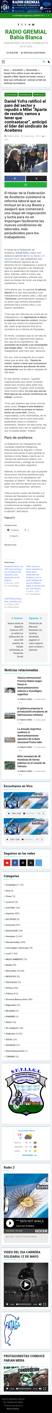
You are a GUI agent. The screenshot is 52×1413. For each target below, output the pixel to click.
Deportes (10, 913)
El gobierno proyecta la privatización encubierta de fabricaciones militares (32, 711)
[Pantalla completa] (44, 1304)
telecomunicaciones (15, 1051)
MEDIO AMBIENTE (14, 959)
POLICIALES (11, 982)
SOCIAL (9, 1039)
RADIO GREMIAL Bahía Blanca (26, 35)
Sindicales (39, 94)
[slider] (23, 1304)
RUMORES (10, 1016)
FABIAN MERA (13, 136)
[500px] (38, 862)
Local (8, 953)
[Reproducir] (7, 1304)
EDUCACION (11, 931)
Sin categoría (12, 1028)
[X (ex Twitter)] (30, 862)
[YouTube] (7, 862)
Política (9, 993)
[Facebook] (15, 862)
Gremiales (10, 936)
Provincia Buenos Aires (16, 999)
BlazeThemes (13, 1408)
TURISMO (10, 1056)
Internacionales (13, 942)
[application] (26, 1285)
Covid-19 (10, 902)
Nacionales (25, 94)
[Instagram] (23, 862)
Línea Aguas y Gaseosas (17, 948)
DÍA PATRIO (11, 919)
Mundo (9, 965)
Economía (10, 925)
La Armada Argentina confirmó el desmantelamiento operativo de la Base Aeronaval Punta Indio (24, 14)
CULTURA (10, 908)
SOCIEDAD (11, 1045)
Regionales (11, 1005)
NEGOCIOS (11, 976)
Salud (8, 1022)
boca (8, 890)
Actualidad (11, 94)
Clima (8, 896)
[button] (26, 1284)
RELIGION (10, 1011)
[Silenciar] (40, 1304)
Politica (9, 988)
